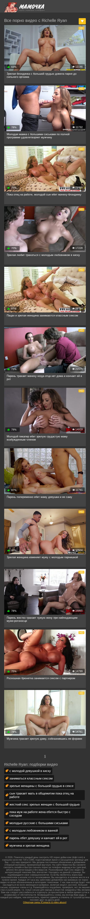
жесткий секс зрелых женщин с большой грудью (44, 804)
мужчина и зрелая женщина (29, 845)
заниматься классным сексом (31, 778)
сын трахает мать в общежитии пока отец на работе (41, 795)
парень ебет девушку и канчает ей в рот (38, 838)
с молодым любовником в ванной (33, 830)
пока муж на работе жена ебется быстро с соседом (40, 813)
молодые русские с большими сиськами (38, 823)
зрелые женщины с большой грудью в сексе (41, 786)
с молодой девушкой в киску (30, 771)
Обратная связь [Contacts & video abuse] (44, 902)
